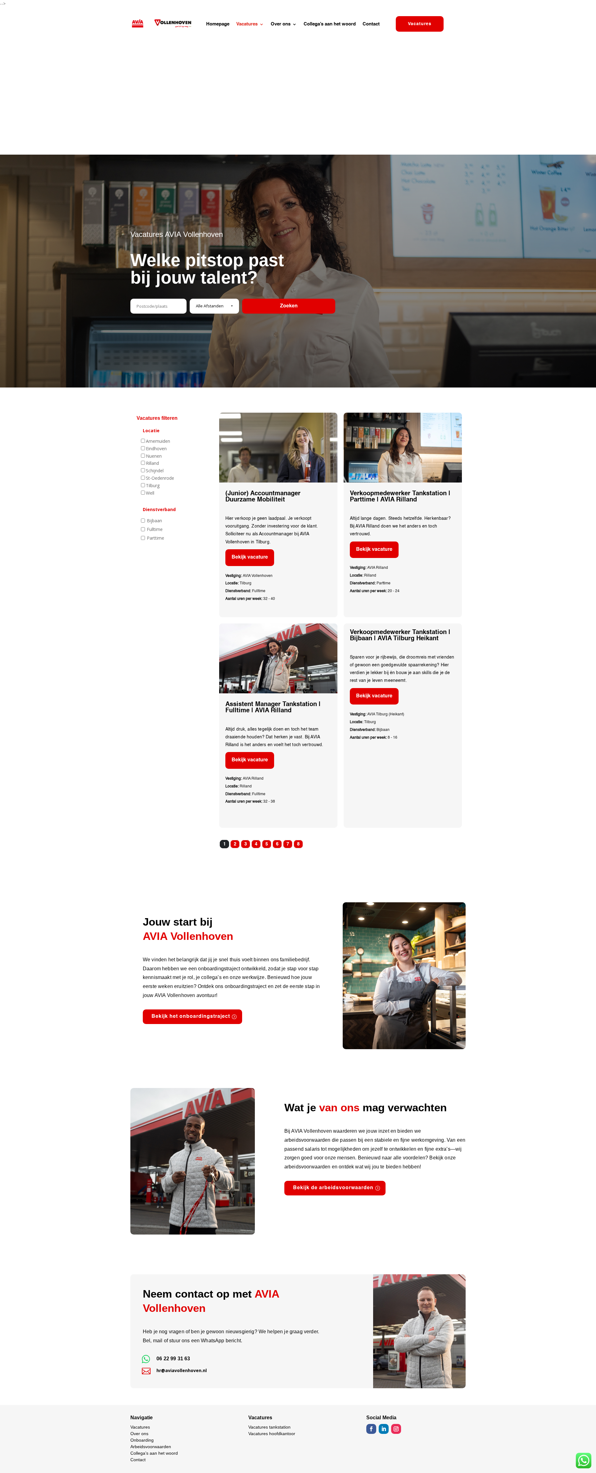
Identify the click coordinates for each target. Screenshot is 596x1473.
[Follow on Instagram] (396, 1429)
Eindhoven (156, 448)
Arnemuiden (158, 441)
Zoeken (289, 306)
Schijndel (155, 471)
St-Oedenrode (160, 478)
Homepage (217, 24)
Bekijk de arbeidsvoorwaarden (333, 1187)
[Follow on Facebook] (371, 1429)
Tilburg (153, 485)
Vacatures (247, 24)
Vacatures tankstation (269, 1427)
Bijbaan (154, 520)
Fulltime (155, 529)
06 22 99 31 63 (173, 1358)
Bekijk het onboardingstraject (190, 1016)
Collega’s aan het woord (330, 24)
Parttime (155, 538)
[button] (214, 306)
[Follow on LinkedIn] (384, 1429)
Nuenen (154, 456)
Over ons (281, 24)
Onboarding (142, 1440)
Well (150, 493)
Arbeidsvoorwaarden (150, 1446)
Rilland (152, 463)
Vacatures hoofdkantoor (271, 1433)
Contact (371, 24)
